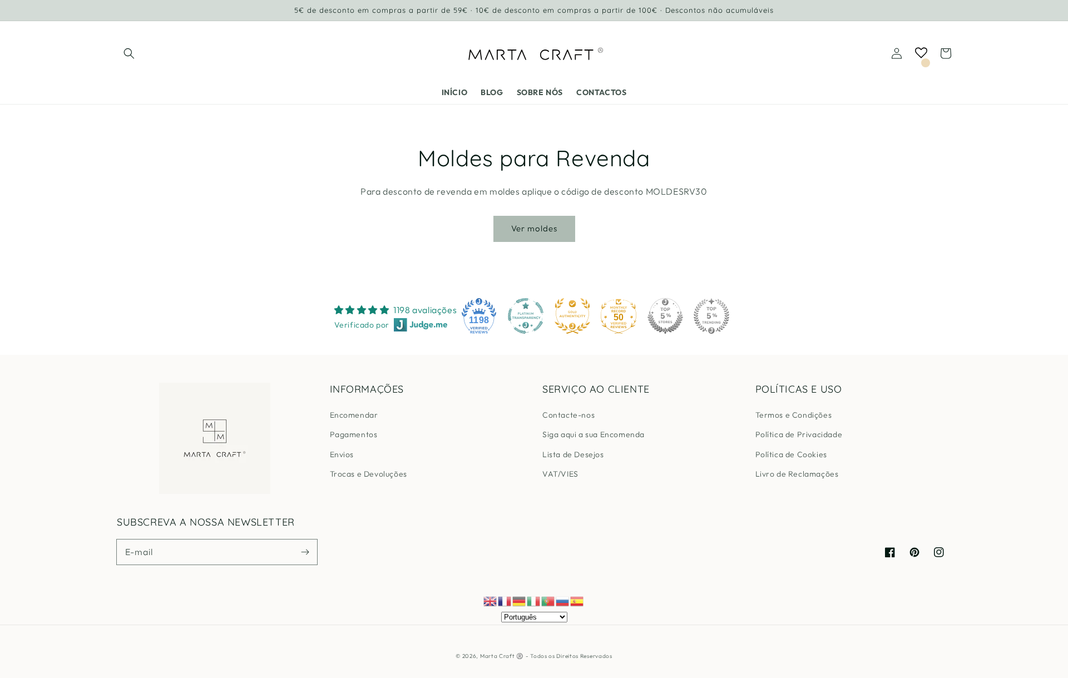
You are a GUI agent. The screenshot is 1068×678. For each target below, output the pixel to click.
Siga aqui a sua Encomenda (593, 434)
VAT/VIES (560, 474)
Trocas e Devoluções (368, 474)
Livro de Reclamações (797, 474)
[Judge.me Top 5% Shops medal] (665, 316)
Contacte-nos (568, 415)
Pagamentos (354, 434)
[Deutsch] (519, 600)
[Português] (548, 600)
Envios (342, 454)
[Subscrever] (305, 552)
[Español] (577, 600)
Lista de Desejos (573, 454)
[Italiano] (534, 600)
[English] (490, 600)
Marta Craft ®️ (501, 656)
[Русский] (563, 600)
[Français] (505, 600)
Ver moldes (534, 228)
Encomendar (354, 415)
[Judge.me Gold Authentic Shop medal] (572, 316)
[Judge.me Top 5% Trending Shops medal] (711, 316)
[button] (129, 53)
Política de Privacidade (799, 434)
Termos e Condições (793, 415)
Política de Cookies (791, 454)
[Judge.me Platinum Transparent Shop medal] (525, 316)
